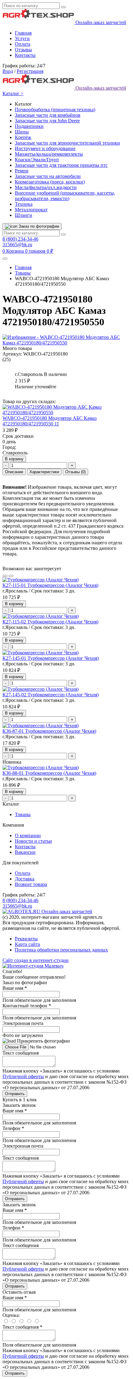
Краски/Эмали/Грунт (37, 159)
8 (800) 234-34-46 (20, 239)
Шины (22, 131)
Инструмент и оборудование (45, 148)
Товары (23, 273)
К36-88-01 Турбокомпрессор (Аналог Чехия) (49, 773)
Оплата (22, 44)
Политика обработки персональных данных (61, 949)
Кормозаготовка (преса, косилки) (50, 181)
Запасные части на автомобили (48, 176)
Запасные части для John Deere (47, 120)
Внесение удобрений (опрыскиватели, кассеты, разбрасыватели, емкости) (65, 195)
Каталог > (13, 93)
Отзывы (23, 49)
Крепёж (23, 137)
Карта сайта (27, 944)
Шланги (23, 215)
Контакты (25, 55)
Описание (14, 472)
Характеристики (44, 472)
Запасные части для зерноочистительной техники (67, 142)
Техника (23, 204)
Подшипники (29, 126)
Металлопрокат (31, 209)
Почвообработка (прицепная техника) (55, 109)
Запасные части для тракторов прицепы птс (61, 165)
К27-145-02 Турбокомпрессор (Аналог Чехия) (50, 694)
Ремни (21, 170)
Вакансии (25, 852)
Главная (23, 33)
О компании (28, 835)
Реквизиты (26, 938)
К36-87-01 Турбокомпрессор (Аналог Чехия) (49, 731)
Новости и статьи (33, 841)
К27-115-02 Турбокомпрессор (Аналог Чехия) (50, 621)
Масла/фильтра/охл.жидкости (46, 187)
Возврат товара (31, 884)
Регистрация (30, 71)
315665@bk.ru (17, 244)
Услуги (22, 38)
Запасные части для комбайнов (47, 115)
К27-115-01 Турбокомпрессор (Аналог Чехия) (50, 585)
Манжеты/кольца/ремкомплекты (49, 154)
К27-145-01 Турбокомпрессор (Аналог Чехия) (50, 658)
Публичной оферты (23, 1076)
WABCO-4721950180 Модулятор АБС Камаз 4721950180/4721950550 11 (49, 420)
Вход (7, 71)
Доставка (24, 878)
